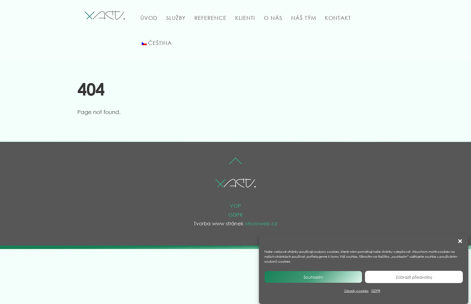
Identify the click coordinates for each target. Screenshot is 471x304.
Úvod (149, 18)
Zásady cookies (356, 290)
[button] (460, 241)
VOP (235, 206)
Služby (176, 18)
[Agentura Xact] (104, 20)
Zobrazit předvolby (414, 277)
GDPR (375, 290)
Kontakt (338, 18)
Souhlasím (313, 277)
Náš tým (303, 18)
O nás (273, 18)
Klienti (245, 18)
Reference (210, 18)
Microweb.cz (261, 223)
